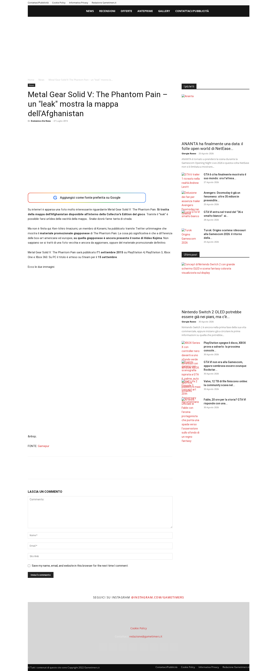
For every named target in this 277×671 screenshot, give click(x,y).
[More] (93, 471)
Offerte (126, 11)
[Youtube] (246, 2)
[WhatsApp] (58, 471)
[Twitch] (234, 2)
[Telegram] (228, 2)
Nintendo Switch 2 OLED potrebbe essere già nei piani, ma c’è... (211, 314)
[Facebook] (202, 2)
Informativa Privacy (78, 2)
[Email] (75, 471)
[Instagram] (209, 2)
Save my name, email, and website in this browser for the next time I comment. (80, 565)
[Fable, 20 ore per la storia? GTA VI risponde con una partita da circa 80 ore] (191, 420)
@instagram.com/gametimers (157, 597)
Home (31, 79)
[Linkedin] (215, 2)
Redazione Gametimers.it (104, 2)
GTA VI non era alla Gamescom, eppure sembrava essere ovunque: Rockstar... (225, 366)
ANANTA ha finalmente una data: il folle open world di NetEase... (212, 146)
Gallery (164, 11)
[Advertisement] (138, 45)
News (90, 11)
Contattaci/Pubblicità (38, 2)
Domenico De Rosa (41, 121)
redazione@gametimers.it (145, 636)
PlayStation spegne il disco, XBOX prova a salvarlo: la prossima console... (225, 346)
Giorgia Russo (189, 153)
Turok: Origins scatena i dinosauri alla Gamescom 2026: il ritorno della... (225, 234)
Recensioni (107, 11)
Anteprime (145, 11)
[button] (244, 11)
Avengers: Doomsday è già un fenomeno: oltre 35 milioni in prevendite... (222, 196)
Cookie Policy (58, 2)
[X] (240, 2)
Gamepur (43, 446)
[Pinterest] (221, 2)
